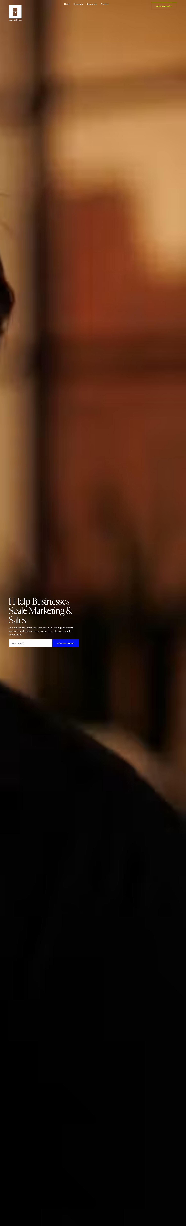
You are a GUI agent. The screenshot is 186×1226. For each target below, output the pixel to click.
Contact (105, 4)
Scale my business (164, 6)
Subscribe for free (65, 643)
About (67, 4)
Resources (92, 4)
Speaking (78, 4)
